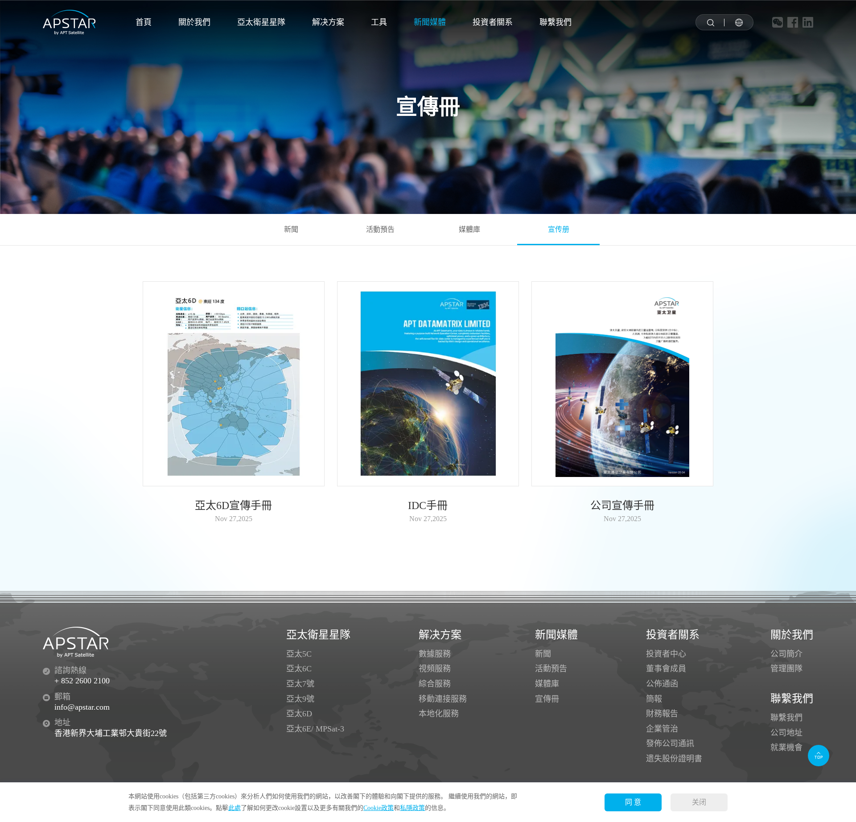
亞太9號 (300, 699)
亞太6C (299, 668)
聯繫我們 (555, 22)
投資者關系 (493, 22)
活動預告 (380, 229)
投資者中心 (666, 653)
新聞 (291, 229)
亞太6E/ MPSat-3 (315, 728)
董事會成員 (666, 668)
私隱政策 (412, 808)
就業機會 (786, 747)
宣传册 (558, 229)
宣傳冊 (547, 699)
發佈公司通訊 (670, 743)
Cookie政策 (378, 808)
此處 (234, 808)
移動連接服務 (443, 699)
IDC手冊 (428, 505)
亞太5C (299, 653)
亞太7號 (300, 683)
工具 (379, 22)
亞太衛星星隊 (261, 22)
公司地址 (786, 732)
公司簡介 (786, 653)
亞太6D (299, 713)
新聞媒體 (430, 22)
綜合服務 (435, 683)
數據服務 (435, 653)
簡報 (654, 699)
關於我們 (194, 22)
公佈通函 (662, 683)
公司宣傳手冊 (622, 505)
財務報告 (662, 713)
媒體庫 (469, 229)
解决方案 (328, 22)
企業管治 (662, 728)
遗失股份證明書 (674, 758)
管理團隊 (786, 668)
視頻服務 (435, 668)
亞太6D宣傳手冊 (233, 505)
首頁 (144, 22)
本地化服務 (439, 713)
